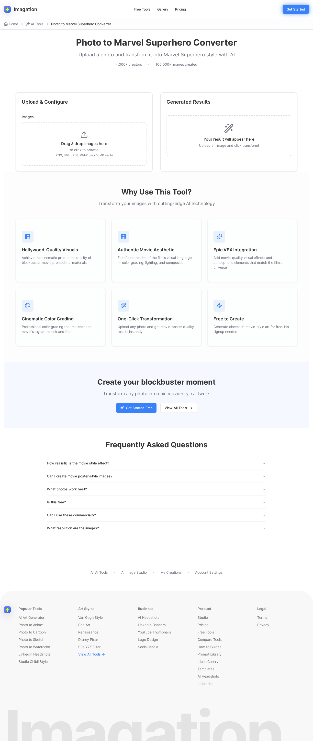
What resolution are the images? (73, 528)
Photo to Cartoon (32, 632)
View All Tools (176, 408)
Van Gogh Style (90, 617)
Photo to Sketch (31, 639)
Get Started (296, 9)
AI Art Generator (31, 617)
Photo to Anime (31, 625)
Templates (206, 669)
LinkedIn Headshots (34, 654)
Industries (205, 683)
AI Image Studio (134, 572)
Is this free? (56, 502)
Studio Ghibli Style (33, 661)
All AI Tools (99, 572)
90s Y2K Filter (89, 647)
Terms (262, 617)
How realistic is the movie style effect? (78, 463)
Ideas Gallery (208, 661)
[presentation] (84, 144)
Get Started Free (139, 408)
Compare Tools (210, 639)
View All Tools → (91, 654)
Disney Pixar (88, 639)
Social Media (148, 647)
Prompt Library (210, 654)
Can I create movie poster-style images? (79, 476)
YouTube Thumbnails (154, 632)
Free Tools (142, 9)
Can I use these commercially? (71, 515)
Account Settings (209, 572)
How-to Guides (209, 647)
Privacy (263, 625)
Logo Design (148, 639)
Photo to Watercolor (34, 647)
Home (13, 24)
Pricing (180, 9)
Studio (203, 617)
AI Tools (37, 24)
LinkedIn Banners (152, 625)
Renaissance (88, 632)
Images (28, 117)
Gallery (162, 9)
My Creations (170, 572)
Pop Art (84, 625)
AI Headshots (148, 617)
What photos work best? (67, 489)
